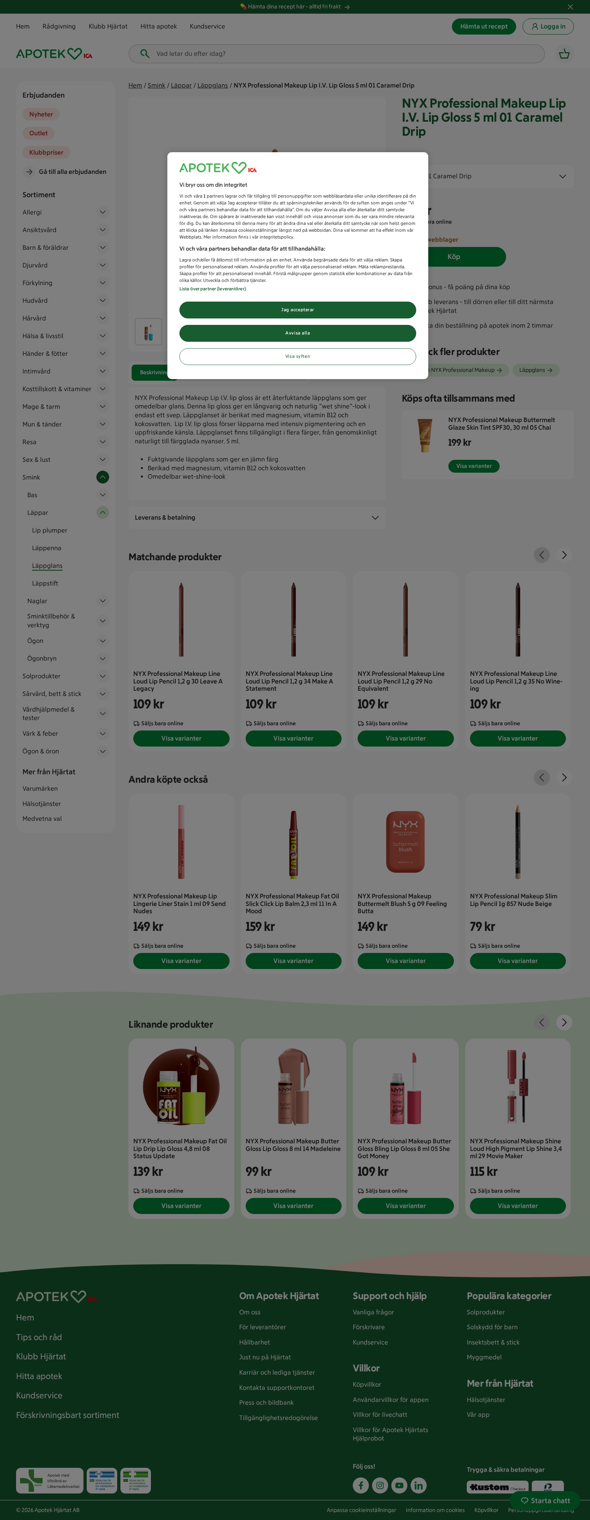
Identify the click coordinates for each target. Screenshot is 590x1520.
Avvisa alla (297, 333)
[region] (297, 265)
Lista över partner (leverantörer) (212, 289)
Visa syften (297, 356)
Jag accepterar (297, 309)
